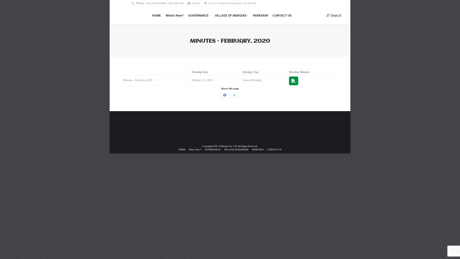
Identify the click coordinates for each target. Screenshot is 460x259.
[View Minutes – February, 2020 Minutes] (294, 80)
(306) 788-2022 (153, 3)
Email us (196, 3)
